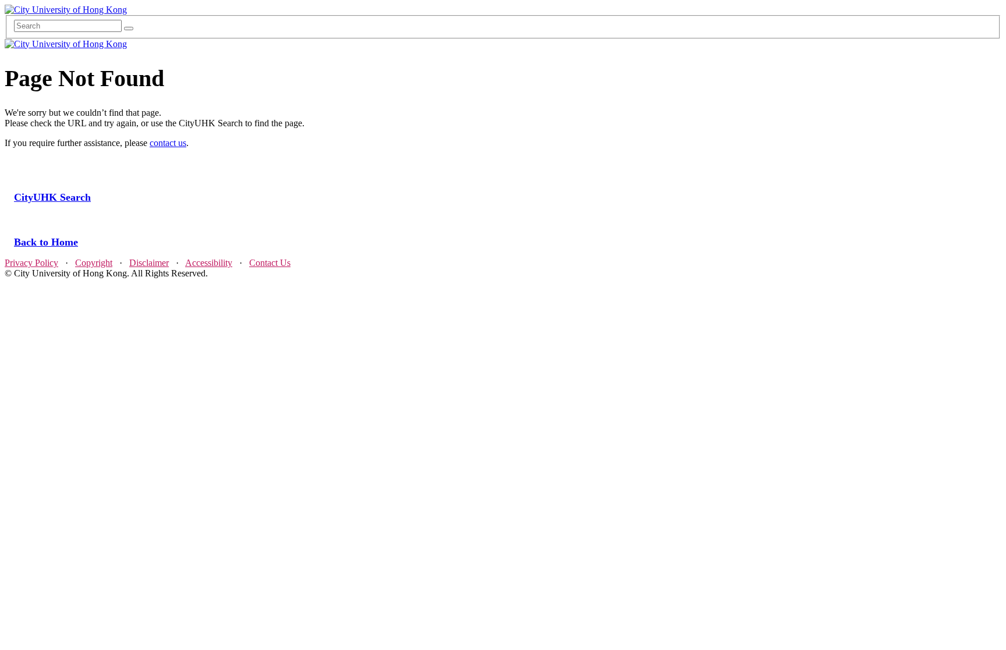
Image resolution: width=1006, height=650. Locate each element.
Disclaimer (149, 263)
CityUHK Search (52, 197)
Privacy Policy (31, 263)
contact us (168, 143)
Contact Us (270, 263)
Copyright (93, 263)
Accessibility (208, 263)
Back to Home (46, 242)
